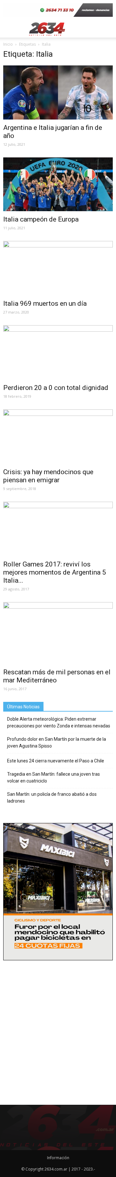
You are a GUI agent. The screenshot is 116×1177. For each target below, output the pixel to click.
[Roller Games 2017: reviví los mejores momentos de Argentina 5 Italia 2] (58, 529)
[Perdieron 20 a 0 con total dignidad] (58, 352)
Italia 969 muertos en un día (45, 303)
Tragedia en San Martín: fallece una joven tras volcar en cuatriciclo (53, 777)
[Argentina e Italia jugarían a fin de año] (58, 92)
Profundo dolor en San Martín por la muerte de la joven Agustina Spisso (56, 742)
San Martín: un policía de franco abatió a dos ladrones (52, 798)
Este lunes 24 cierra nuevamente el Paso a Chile (55, 760)
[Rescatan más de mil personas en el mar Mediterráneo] (58, 633)
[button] (107, 29)
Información (58, 1157)
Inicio (8, 44)
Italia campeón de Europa (41, 219)
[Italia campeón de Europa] (58, 184)
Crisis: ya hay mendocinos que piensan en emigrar (48, 476)
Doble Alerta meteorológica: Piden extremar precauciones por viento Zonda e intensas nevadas (58, 722)
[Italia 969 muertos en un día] (58, 268)
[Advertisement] (58, 1025)
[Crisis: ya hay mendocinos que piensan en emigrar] (58, 436)
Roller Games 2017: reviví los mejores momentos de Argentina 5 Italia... (54, 572)
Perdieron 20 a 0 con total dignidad (55, 388)
